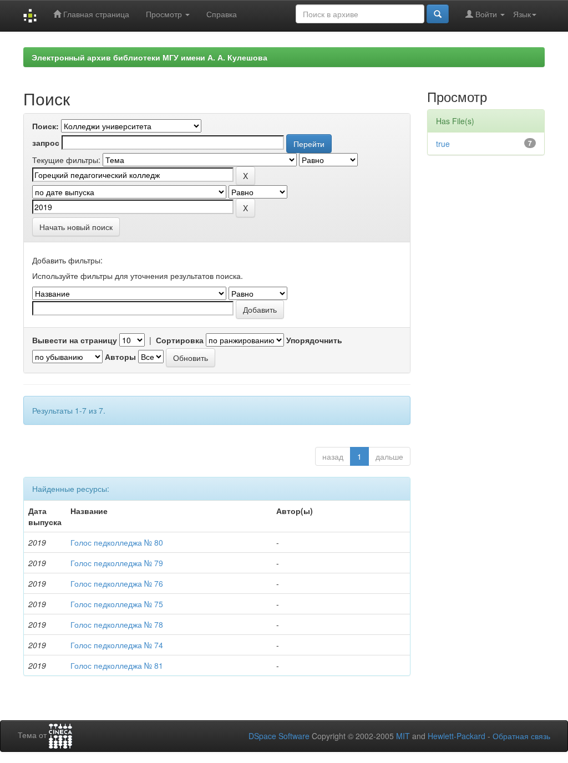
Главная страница (95, 13)
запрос (45, 142)
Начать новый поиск (76, 226)
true (443, 143)
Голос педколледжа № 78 (116, 624)
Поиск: (45, 125)
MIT (403, 735)
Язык (522, 13)
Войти (486, 13)
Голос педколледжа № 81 (116, 665)
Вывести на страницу (74, 339)
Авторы (120, 356)
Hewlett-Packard (456, 735)
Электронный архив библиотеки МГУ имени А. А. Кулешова (149, 57)
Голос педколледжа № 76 (116, 583)
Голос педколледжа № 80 (116, 542)
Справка (221, 13)
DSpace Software (279, 735)
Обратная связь (521, 735)
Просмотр (165, 13)
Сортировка (180, 339)
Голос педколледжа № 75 (116, 603)
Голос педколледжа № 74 (116, 644)
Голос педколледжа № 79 (116, 562)
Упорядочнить (314, 339)
